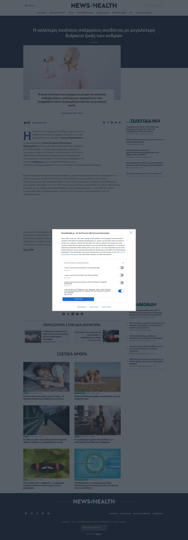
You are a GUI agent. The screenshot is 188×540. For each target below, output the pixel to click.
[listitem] (94, 263)
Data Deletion (81, 307)
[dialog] (94, 270)
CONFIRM (78, 299)
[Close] (132, 233)
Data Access (94, 307)
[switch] (121, 267)
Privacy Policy (106, 307)
